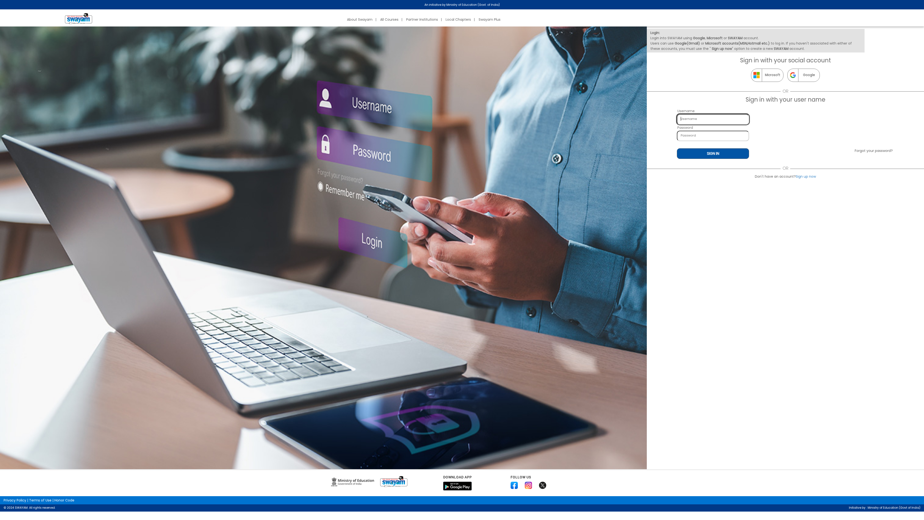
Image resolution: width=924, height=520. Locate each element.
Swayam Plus (489, 19)
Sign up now (806, 176)
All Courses (389, 19)
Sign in (713, 153)
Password (685, 127)
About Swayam (359, 19)
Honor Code (64, 500)
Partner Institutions (422, 19)
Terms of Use (40, 500)
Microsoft (772, 75)
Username (686, 111)
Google (809, 75)
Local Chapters (458, 19)
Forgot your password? (874, 150)
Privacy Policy (15, 500)
